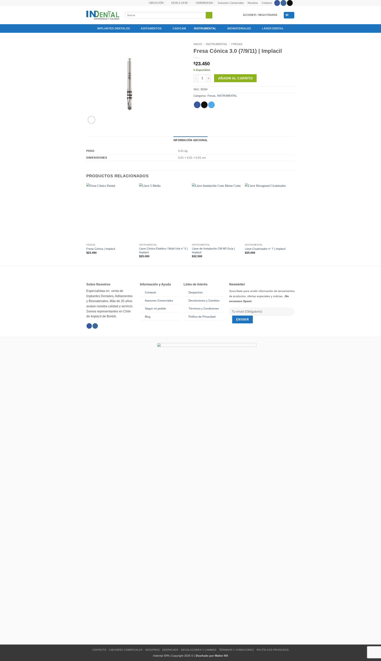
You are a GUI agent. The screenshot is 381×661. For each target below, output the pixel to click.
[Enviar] (209, 15)
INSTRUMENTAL (205, 28)
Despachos (196, 292)
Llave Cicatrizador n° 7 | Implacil (265, 248)
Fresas (236, 44)
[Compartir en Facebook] (197, 104)
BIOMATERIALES (239, 28)
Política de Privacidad (202, 316)
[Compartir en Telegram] (211, 104)
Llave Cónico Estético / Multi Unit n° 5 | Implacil (163, 250)
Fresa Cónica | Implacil (100, 248)
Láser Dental (273, 28)
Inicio (197, 44)
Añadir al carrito (235, 78)
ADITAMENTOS (151, 28)
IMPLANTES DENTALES (113, 28)
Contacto (267, 2)
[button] (260, 15)
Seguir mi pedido (155, 308)
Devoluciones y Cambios (204, 300)
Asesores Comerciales (231, 2)
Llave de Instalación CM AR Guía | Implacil (213, 250)
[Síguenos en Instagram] (283, 3)
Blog (147, 316)
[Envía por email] (204, 104)
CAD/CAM (179, 28)
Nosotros (253, 2)
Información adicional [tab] (190, 140)
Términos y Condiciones (236, 649)
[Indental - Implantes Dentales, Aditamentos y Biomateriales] (102, 15)
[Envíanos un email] (290, 3)
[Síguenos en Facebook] (277, 3)
